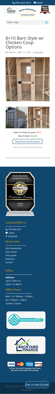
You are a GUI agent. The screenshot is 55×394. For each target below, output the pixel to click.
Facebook (12, 236)
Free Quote (11, 255)
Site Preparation (13, 248)
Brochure (10, 258)
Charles (12, 52)
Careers (9, 262)
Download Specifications (27, 141)
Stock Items (11, 251)
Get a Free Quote (37, 384)
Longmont (38, 52)
